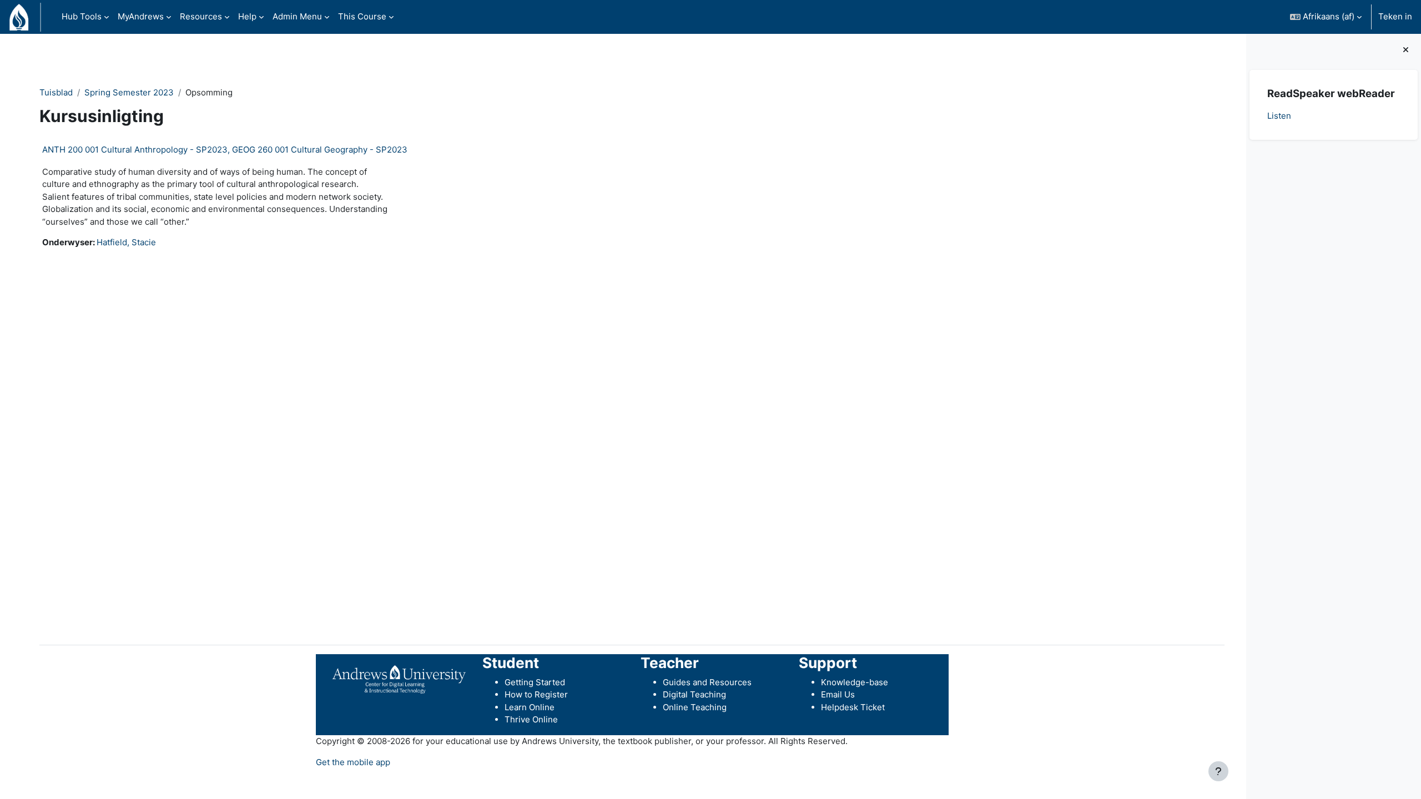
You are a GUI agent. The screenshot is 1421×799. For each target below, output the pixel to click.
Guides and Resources (707, 682)
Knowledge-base (854, 682)
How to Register (536, 694)
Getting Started (535, 682)
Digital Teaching (694, 694)
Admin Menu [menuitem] (297, 16)
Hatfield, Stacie (126, 242)
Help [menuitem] (247, 16)
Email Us (838, 694)
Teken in (1395, 16)
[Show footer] (1218, 771)
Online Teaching (695, 707)
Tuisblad (56, 92)
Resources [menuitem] (201, 16)
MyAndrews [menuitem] (141, 16)
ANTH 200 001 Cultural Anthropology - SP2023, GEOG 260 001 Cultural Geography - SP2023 (224, 149)
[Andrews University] (399, 679)
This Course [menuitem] (362, 16)
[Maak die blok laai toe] (1405, 50)
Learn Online (530, 707)
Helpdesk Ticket (853, 707)
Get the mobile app (353, 762)
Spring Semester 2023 (129, 92)
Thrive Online (531, 719)
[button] (1326, 17)
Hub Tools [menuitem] (82, 16)
